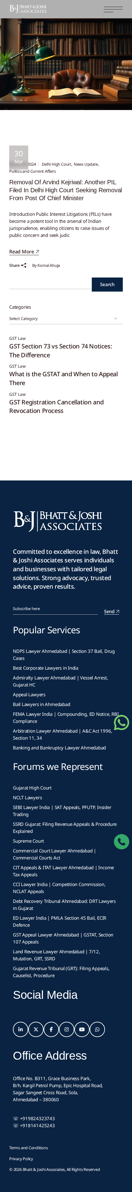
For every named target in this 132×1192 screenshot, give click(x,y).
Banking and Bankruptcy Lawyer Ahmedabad (59, 748)
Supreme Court (28, 841)
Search (107, 284)
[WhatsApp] (97, 1029)
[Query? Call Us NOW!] (121, 841)
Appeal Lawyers (30, 694)
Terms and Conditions (28, 1147)
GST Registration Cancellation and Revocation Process (56, 406)
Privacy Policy (21, 1158)
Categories (20, 307)
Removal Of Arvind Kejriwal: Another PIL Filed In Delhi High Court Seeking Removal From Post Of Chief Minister (65, 190)
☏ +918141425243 (34, 1125)
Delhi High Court (56, 164)
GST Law (17, 338)
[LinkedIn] (20, 1029)
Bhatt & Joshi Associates (44, 1169)
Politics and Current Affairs (32, 171)
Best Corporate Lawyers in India (45, 668)
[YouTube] (82, 1029)
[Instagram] (66, 1029)
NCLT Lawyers (27, 797)
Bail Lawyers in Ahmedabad (41, 704)
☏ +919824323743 (34, 1118)
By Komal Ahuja (46, 265)
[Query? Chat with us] (121, 722)
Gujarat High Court (32, 788)
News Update (86, 164)
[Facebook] (51, 1029)
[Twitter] (36, 1029)
